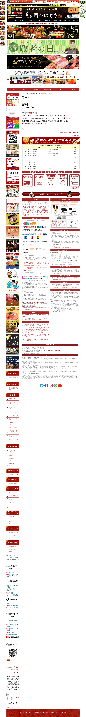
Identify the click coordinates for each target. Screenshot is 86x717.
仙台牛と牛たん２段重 (13, 550)
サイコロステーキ (13, 440)
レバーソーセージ (13, 506)
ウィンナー (12, 499)
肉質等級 (25, 124)
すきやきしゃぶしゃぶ (13, 423)
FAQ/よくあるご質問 (12, 575)
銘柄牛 (30, 113)
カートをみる (31, 20)
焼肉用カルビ (13, 455)
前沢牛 (50, 93)
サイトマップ (62, 20)
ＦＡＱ (69, 20)
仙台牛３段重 (13, 546)
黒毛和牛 (64, 115)
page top (76, 135)
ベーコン (11, 502)
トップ (25, 93)
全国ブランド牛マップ (12, 608)
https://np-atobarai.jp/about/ (29, 306)
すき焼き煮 (12, 398)
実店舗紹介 (54, 20)
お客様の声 (23, 20)
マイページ (39, 20)
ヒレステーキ (13, 412)
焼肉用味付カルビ (13, 464)
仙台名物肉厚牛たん (13, 378)
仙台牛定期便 (13, 483)
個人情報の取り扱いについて (37, 712)
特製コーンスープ (13, 522)
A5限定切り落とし (13, 431)
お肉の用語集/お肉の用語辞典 (37, 93)
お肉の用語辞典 (12, 634)
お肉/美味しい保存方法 (12, 621)
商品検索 (12, 113)
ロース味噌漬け (13, 495)
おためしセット (13, 532)
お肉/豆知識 (10, 632)
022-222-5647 (47, 350)
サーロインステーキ (13, 408)
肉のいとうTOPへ (24, 712)
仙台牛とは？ (11, 603)
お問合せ (39, 319)
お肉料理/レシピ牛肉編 (12, 625)
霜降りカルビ (13, 419)
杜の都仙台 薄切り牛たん (13, 389)
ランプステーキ (13, 415)
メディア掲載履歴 (12, 595)
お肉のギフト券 (13, 474)
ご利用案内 (47, 20)
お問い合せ (75, 20)
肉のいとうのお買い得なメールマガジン (13, 669)
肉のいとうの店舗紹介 (12, 586)
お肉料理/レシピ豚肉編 (12, 629)
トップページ (14, 20)
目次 (23, 129)
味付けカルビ (13, 436)
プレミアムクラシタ (13, 403)
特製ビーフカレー (13, 517)
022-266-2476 (57, 350)
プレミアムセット (13, 536)
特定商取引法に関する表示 (52, 712)
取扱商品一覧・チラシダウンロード (12, 556)
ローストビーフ (13, 427)
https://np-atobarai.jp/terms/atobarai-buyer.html (33, 302)
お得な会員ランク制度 (12, 590)
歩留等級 (38, 124)
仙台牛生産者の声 (12, 605)
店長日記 (10, 593)
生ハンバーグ (13, 492)
